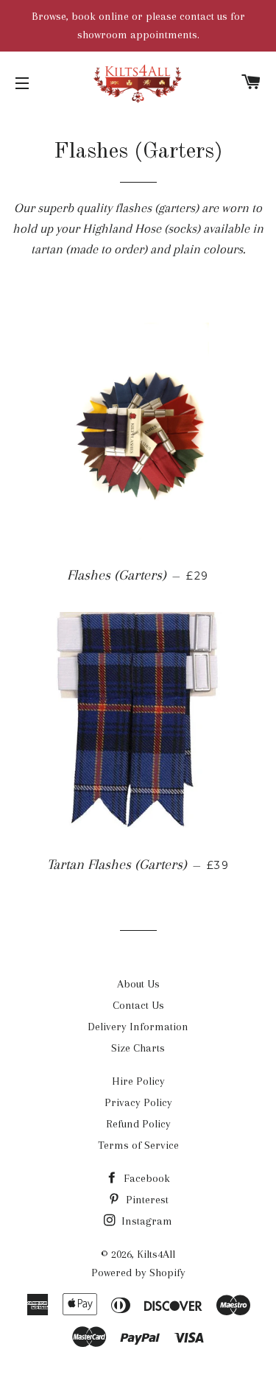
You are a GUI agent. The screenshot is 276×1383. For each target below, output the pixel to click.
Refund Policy (138, 1123)
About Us (138, 983)
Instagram (145, 1221)
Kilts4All (156, 1254)
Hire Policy (138, 1081)
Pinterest (146, 1199)
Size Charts (138, 1048)
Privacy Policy (138, 1102)
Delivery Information (138, 1026)
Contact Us (138, 1005)
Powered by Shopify (138, 1272)
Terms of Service (138, 1145)
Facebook (145, 1178)
